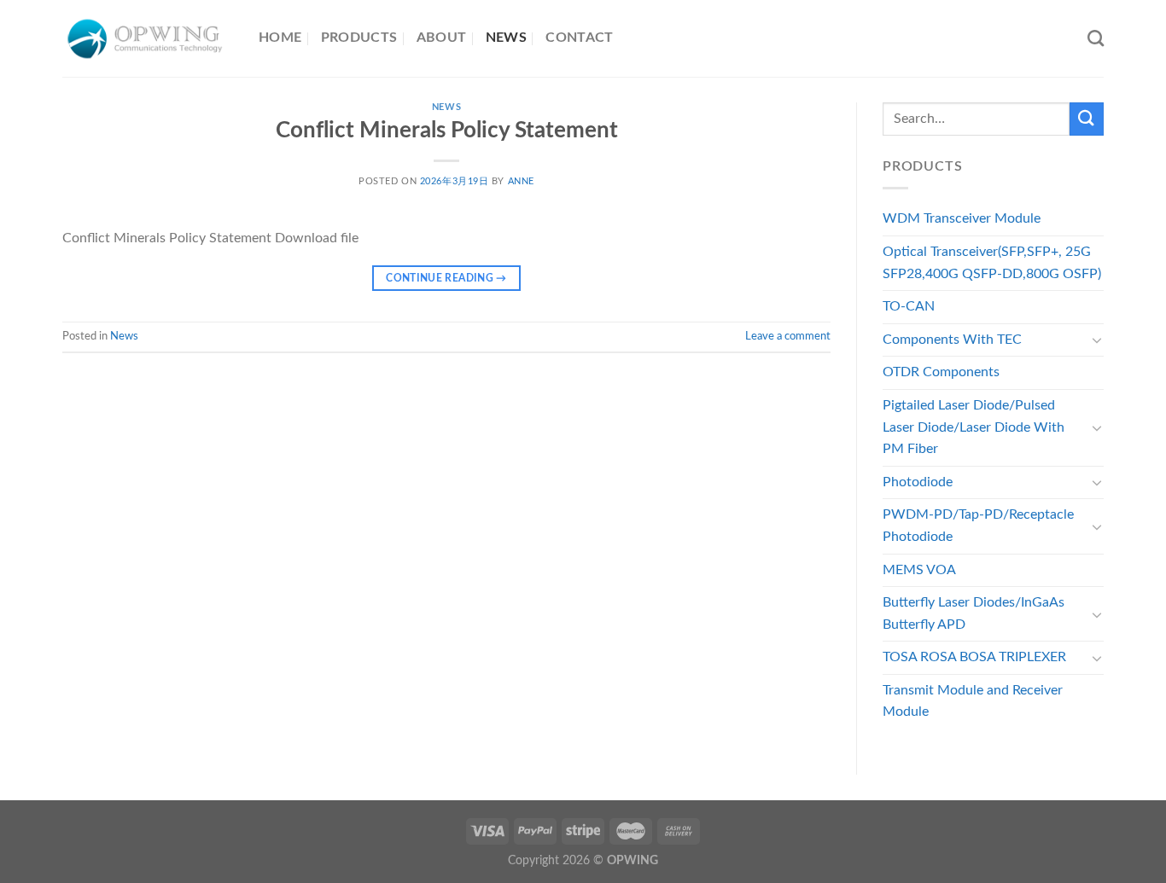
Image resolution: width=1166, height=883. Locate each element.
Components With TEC (952, 339)
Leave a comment (788, 336)
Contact (579, 37)
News (506, 37)
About (442, 37)
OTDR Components (941, 372)
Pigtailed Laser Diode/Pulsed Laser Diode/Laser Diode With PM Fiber (973, 427)
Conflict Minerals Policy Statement (447, 130)
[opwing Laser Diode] (147, 38)
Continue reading (446, 278)
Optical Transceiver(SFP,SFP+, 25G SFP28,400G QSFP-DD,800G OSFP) (992, 263)
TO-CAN (909, 306)
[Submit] (1087, 119)
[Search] (1095, 38)
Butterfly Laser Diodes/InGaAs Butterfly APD (973, 613)
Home (280, 37)
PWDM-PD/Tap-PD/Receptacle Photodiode (978, 525)
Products (359, 37)
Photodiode (918, 482)
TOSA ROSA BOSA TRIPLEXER (974, 657)
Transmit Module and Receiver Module (973, 701)
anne (521, 181)
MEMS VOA (919, 570)
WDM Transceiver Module (962, 218)
